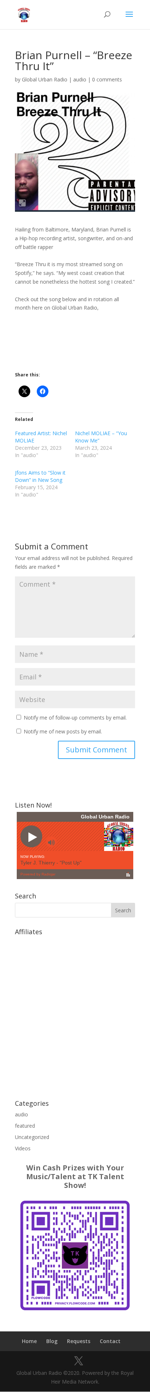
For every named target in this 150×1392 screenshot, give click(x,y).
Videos (23, 1148)
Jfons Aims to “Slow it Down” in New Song (40, 476)
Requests (78, 1341)
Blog (52, 1341)
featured (25, 1125)
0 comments (107, 79)
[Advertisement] (75, 1014)
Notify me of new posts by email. (63, 731)
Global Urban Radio (44, 79)
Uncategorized (32, 1137)
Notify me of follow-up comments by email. (75, 717)
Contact (110, 1341)
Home (29, 1341)
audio (79, 79)
